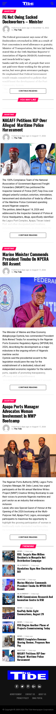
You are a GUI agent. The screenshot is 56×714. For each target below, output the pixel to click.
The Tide (18, 30)
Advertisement (16, 694)
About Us (42, 694)
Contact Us (30, 694)
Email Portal (37, 698)
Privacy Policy (23, 698)
